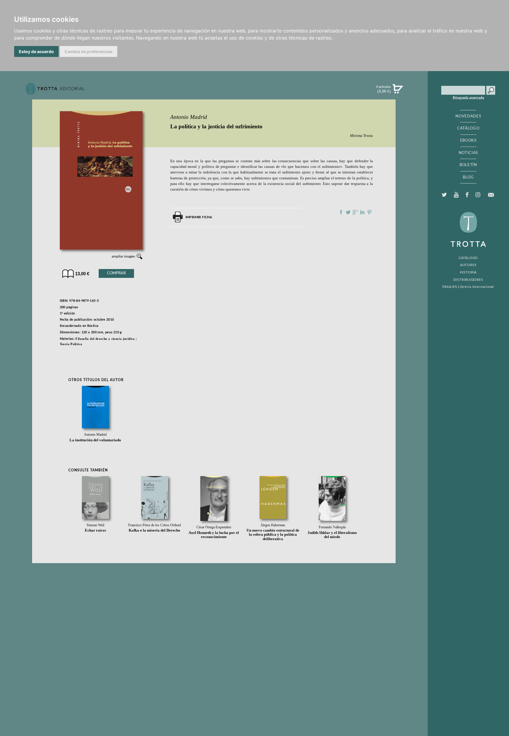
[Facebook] (466, 195)
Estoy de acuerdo (36, 51)
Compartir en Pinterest (369, 212)
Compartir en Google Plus (355, 212)
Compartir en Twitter (348, 212)
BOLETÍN (468, 165)
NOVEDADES (468, 116)
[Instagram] (477, 195)
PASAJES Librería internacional (468, 287)
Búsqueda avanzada (468, 98)
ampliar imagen (123, 256)
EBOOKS (468, 140)
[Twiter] (444, 195)
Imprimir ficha (199, 217)
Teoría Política (71, 344)
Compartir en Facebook (341, 212)
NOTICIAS (468, 153)
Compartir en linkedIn (362, 212)
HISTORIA (468, 272)
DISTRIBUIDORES (468, 279)
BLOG (468, 177)
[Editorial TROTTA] (55, 91)
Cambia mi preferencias (89, 51)
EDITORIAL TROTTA (468, 231)
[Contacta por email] (491, 195)
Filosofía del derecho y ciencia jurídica (105, 338)
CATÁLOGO (468, 128)
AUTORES (468, 265)
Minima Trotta (361, 135)
